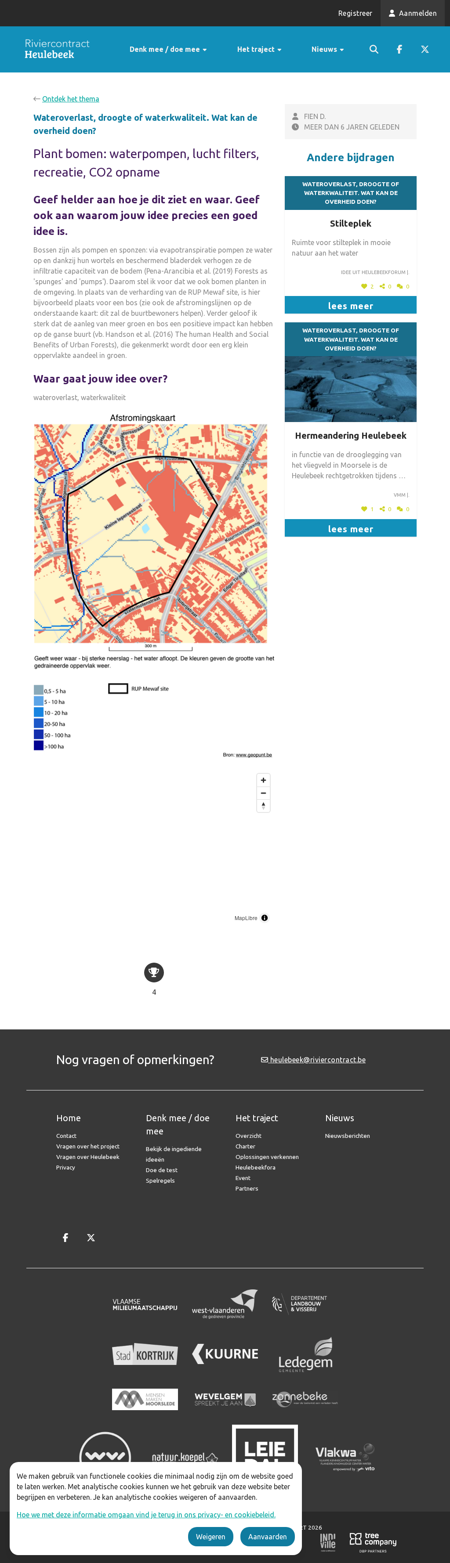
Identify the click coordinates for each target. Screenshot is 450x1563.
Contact (66, 1135)
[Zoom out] (263, 793)
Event (243, 1177)
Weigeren (210, 1537)
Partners (247, 1188)
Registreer (355, 13)
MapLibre (246, 917)
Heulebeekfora (256, 1167)
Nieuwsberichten (347, 1135)
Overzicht (248, 1135)
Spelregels (160, 1180)
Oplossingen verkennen (267, 1156)
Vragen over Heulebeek (88, 1156)
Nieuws (325, 49)
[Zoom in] (263, 780)
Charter (245, 1146)
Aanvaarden (267, 1537)
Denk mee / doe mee (166, 49)
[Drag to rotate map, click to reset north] (263, 805)
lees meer (351, 306)
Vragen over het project (88, 1146)
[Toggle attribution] (264, 918)
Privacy (65, 1167)
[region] (153, 848)
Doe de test (162, 1169)
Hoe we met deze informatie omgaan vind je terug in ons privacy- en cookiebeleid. (146, 1515)
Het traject (256, 49)
